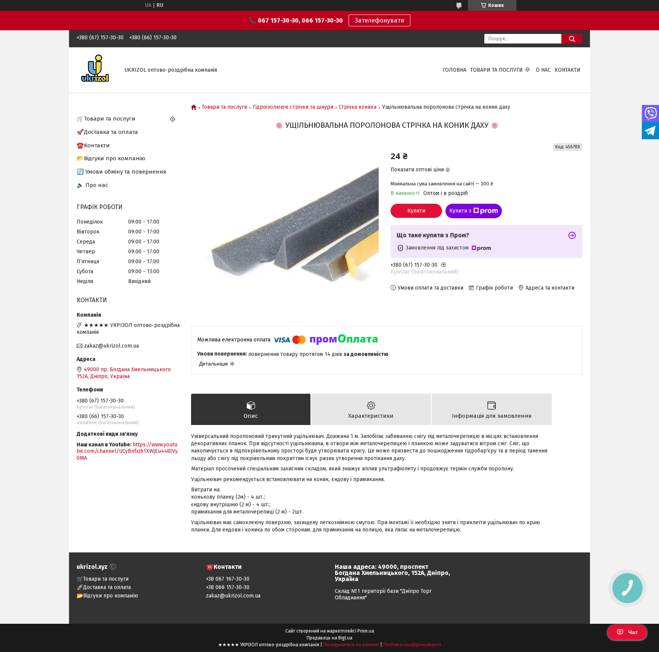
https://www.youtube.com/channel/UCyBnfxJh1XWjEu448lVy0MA (127, 451)
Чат (633, 632)
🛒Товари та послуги (106, 118)
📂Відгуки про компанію (111, 158)
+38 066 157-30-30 (227, 587)
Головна (454, 70)
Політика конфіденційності (412, 644)
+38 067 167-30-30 (227, 579)
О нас (543, 70)
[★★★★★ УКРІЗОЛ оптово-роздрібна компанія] (96, 69)
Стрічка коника (357, 107)
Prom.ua (365, 631)
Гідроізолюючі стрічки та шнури (293, 107)
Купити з (460, 211)
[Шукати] (571, 38)
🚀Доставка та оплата (107, 132)
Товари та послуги (496, 70)
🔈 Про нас (92, 185)
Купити (416, 211)
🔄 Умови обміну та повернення (121, 171)
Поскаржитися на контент (351, 644)
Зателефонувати (379, 20)
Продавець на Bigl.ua (329, 638)
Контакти (567, 70)
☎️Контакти (93, 145)
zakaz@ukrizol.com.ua (111, 346)
